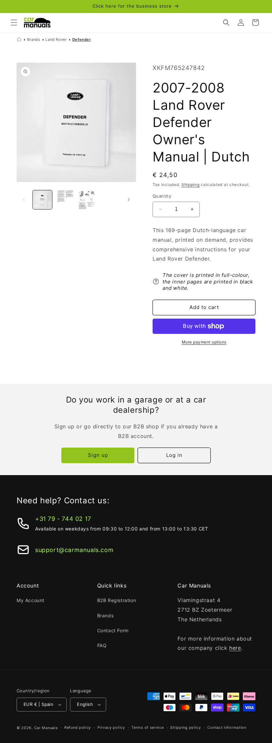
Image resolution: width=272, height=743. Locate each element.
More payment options (204, 342)
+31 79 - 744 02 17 (63, 518)
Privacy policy (111, 727)
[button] (14, 22)
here (235, 648)
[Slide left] (24, 199)
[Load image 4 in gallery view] (109, 200)
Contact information (226, 727)
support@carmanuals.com (74, 549)
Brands (33, 39)
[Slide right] (128, 199)
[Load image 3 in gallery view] (87, 200)
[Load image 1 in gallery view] (42, 200)
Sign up (98, 455)
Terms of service (147, 727)
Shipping (190, 184)
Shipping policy (185, 727)
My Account (30, 600)
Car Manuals (46, 727)
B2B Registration (116, 600)
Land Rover (56, 39)
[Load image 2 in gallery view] (65, 200)
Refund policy (77, 727)
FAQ (102, 645)
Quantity (162, 196)
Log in (174, 455)
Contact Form (113, 630)
